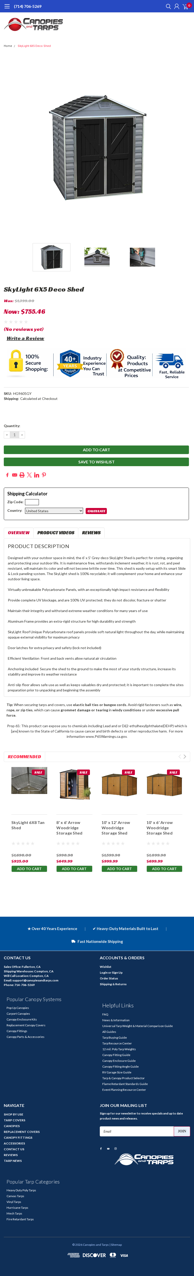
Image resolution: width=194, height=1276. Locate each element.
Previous (9, 147)
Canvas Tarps (15, 1196)
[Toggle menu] (7, 9)
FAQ (105, 1014)
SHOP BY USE (13, 1114)
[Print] (22, 474)
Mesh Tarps (14, 1213)
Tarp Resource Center (117, 1043)
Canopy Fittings (17, 1031)
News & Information (116, 1020)
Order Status (109, 978)
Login (104, 972)
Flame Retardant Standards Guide (125, 1084)
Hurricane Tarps (17, 1207)
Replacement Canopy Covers (26, 1025)
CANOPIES (12, 1126)
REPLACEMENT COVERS (22, 1132)
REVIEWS (11, 1155)
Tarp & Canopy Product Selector (123, 1078)
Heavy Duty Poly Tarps (21, 1190)
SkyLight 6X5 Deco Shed (34, 46)
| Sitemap (115, 1245)
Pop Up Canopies (18, 1008)
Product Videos (55, 532)
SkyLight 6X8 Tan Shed (27, 825)
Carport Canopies (18, 1013)
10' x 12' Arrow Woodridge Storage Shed (116, 827)
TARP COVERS (14, 1120)
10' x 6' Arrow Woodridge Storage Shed (160, 827)
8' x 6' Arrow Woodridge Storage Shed (69, 827)
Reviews (91, 532)
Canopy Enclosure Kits (22, 1019)
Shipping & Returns (113, 984)
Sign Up (117, 972)
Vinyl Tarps (14, 1202)
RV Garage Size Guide (116, 1072)
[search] (167, 6)
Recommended (24, 756)
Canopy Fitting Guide (116, 1055)
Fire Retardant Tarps (20, 1219)
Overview (19, 532)
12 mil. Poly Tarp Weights (119, 1049)
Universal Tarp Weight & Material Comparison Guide (137, 1026)
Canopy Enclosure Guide (119, 1061)
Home (8, 46)
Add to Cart (29, 869)
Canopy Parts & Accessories (25, 1037)
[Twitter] (29, 474)
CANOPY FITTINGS (18, 1137)
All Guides (109, 1032)
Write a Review (25, 338)
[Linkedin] (36, 474)
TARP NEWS (13, 1161)
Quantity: (12, 426)
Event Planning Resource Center (124, 1090)
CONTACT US (14, 1149)
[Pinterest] (43, 474)
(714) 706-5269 (27, 6)
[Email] (14, 474)
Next (185, 147)
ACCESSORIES (14, 1143)
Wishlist (105, 967)
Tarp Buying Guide (114, 1037)
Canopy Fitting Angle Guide (120, 1066)
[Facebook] (7, 474)
